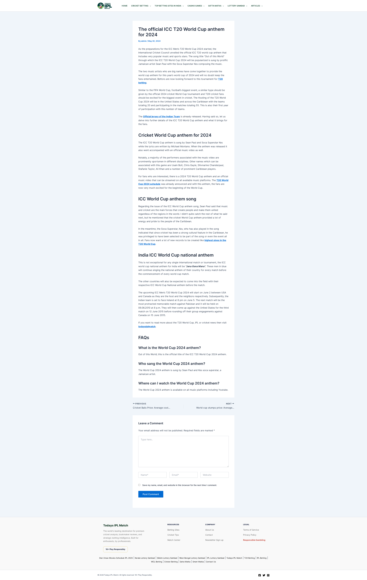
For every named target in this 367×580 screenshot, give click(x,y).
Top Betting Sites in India (168, 6)
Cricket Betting (139, 6)
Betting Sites (173, 530)
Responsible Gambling (254, 540)
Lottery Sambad (236, 6)
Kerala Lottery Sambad (145, 558)
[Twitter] (264, 575)
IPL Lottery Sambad (215, 558)
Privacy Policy (249, 535)
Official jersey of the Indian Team (161, 116)
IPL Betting (262, 558)
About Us (209, 530)
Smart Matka (198, 562)
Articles (255, 6)
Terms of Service (251, 530)
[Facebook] (259, 575)
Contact (209, 535)
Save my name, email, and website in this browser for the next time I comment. (179, 485)
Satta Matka (214, 6)
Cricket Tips (173, 535)
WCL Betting (156, 562)
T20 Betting (249, 558)
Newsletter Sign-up (214, 540)
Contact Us (211, 562)
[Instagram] (268, 575)
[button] (149, 5)
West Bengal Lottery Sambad (192, 558)
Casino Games (195, 6)
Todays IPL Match (234, 558)
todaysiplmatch (147, 326)
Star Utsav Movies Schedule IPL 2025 (116, 558)
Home (124, 6)
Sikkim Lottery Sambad (167, 558)
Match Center (173, 540)
